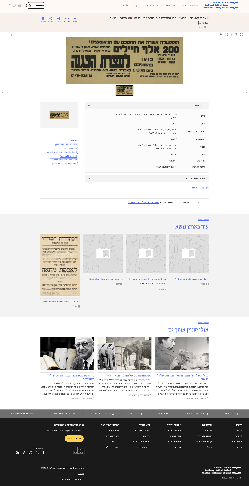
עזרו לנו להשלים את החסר (143, 202)
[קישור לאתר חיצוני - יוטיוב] (17, 452)
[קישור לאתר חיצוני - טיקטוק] (23, 452)
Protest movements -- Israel (66, 145)
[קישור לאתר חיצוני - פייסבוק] (43, 452)
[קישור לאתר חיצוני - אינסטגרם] (30, 452)
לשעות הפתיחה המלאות (72, 479)
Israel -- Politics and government (65, 163)
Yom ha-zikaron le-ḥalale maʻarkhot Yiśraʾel (61, 152)
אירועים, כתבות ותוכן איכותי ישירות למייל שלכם (65, 430)
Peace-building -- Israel (68, 156)
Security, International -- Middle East (64, 160)
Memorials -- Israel (70, 148)
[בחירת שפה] (19, 5)
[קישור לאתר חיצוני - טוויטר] (37, 452)
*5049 (81, 473)
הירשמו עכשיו (74, 438)
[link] (231, 413)
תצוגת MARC (198, 187)
